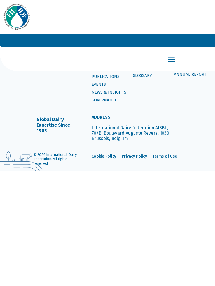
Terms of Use (165, 156)
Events (99, 84)
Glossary (142, 75)
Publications (106, 76)
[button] (171, 59)
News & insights (109, 92)
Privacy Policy (134, 156)
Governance (104, 100)
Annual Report (190, 74)
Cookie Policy (104, 156)
